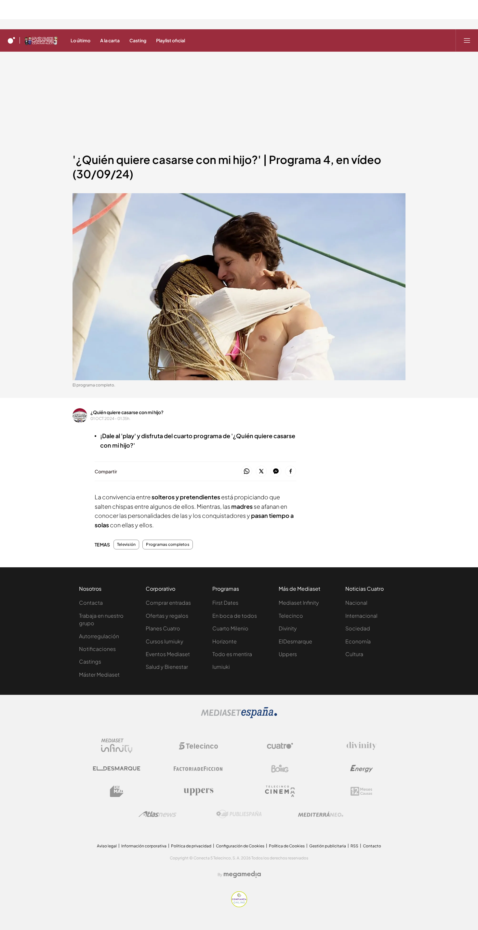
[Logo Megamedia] (242, 874)
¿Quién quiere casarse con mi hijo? (127, 412)
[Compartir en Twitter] (261, 471)
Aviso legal (107, 845)
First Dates (225, 602)
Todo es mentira (232, 654)
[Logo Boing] (280, 769)
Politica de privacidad (191, 845)
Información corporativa (143, 845)
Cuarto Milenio (230, 628)
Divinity (288, 628)
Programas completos (167, 544)
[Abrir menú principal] (467, 40)
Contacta (91, 602)
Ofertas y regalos (167, 615)
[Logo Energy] (361, 769)
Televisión (126, 544)
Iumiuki (221, 666)
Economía (358, 641)
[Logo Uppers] (198, 791)
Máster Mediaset (99, 674)
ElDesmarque (295, 641)
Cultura (354, 654)
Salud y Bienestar (167, 666)
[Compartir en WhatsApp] (246, 471)
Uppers (288, 654)
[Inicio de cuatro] (11, 40)
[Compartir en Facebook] (290, 471)
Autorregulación (99, 636)
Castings (90, 661)
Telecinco (291, 615)
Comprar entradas (168, 602)
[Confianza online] (239, 905)
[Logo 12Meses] (361, 791)
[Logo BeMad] (117, 791)
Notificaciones (97, 648)
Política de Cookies (287, 845)
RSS (354, 845)
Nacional (356, 602)
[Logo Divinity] (362, 746)
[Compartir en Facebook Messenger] (276, 471)
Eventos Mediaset (168, 654)
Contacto (372, 845)
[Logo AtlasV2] (158, 814)
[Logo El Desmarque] (116, 768)
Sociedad (357, 628)
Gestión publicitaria (327, 845)
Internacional (361, 615)
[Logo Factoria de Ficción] (198, 769)
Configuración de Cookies (240, 845)
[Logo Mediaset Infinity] (116, 746)
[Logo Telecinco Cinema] (280, 791)
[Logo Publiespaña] (239, 814)
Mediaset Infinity (299, 602)
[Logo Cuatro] (280, 746)
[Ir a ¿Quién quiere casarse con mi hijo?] (41, 40)
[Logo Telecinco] (198, 746)
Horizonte (224, 641)
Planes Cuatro (163, 628)
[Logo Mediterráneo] (320, 814)
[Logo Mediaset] (239, 716)
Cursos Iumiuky (164, 641)
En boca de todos (234, 615)
